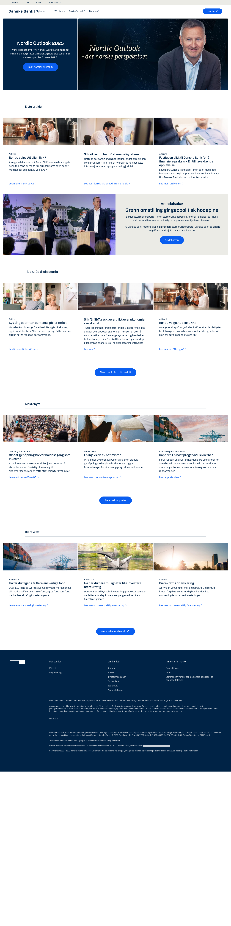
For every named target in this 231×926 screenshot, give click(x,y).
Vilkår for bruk (98, 751)
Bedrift (15, 2)
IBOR (168, 672)
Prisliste (53, 668)
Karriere (112, 668)
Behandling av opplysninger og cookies (124, 751)
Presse (111, 672)
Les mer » (53, 719)
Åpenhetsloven (115, 690)
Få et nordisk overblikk (40, 66)
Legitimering (55, 672)
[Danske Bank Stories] (28, 11)
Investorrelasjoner (117, 677)
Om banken (113, 681)
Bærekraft (113, 685)
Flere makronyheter (115, 500)
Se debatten (172, 240)
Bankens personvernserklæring (158, 751)
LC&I (27, 2)
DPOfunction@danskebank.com (156, 746)
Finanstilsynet (172, 668)
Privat (38, 2)
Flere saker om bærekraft (115, 631)
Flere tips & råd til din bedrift (115, 372)
